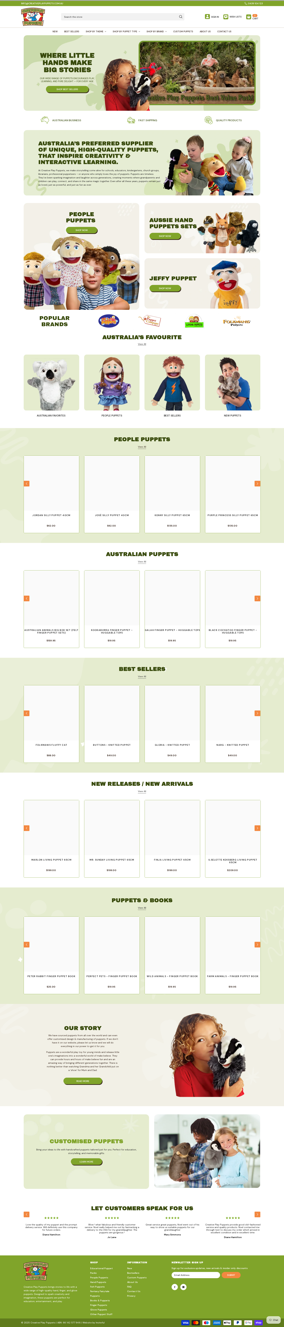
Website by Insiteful (94, 1322)
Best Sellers (172, 415)
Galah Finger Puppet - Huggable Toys (172, 630)
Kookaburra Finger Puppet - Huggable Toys (112, 631)
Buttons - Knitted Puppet (112, 745)
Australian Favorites (51, 415)
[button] (26, 483)
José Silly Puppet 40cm (112, 515)
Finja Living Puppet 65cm (172, 859)
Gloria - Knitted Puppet (172, 745)
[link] (60, 120)
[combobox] (119, 16)
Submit (231, 1275)
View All (142, 446)
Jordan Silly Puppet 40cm (51, 515)
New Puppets (232, 415)
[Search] (122, 16)
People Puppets (112, 415)
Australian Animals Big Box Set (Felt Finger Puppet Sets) (51, 631)
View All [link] (142, 344)
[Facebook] (175, 1287)
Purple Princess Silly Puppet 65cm (233, 515)
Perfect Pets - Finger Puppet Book (111, 976)
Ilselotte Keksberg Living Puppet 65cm (232, 861)
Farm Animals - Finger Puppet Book (233, 976)
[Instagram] (183, 1287)
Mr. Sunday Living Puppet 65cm (112, 859)
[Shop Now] (82, 256)
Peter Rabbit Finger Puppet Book (51, 976)
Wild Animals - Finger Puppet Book (172, 976)
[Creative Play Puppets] (109, 321)
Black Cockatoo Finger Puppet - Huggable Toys (233, 631)
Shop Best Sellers (67, 89)
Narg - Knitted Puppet (232, 745)
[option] (109, 321)
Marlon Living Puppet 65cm (51, 859)
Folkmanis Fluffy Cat (51, 745)
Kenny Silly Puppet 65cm (172, 515)
